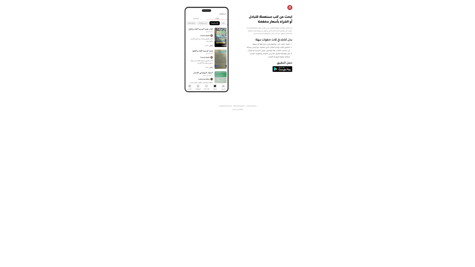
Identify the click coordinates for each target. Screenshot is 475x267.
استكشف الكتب (251, 106)
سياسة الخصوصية (225, 106)
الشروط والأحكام (239, 106)
